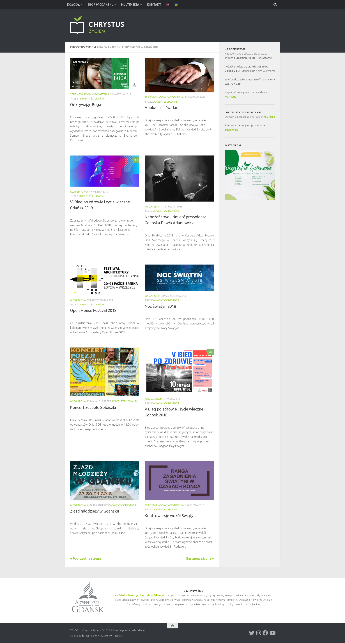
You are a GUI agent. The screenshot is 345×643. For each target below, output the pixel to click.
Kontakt (154, 4)
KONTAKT (231, 96)
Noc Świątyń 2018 (160, 306)
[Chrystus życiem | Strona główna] (97, 25)
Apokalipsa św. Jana (163, 107)
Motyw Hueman (113, 635)
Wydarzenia (101, 94)
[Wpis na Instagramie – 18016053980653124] (250, 175)
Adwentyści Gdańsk (91, 98)
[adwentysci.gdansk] (258, 633)
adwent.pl (231, 129)
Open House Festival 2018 (93, 310)
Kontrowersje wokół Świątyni (171, 515)
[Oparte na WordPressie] (83, 636)
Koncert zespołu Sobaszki (93, 407)
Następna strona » (200, 558)
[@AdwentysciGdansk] (272, 633)
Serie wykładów (80, 94)
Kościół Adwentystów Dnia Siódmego (139, 595)
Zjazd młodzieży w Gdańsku (94, 511)
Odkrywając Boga (85, 104)
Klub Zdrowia (79, 191)
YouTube (269, 116)
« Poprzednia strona (85, 558)
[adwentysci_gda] (251, 633)
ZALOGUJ (76, 630)
